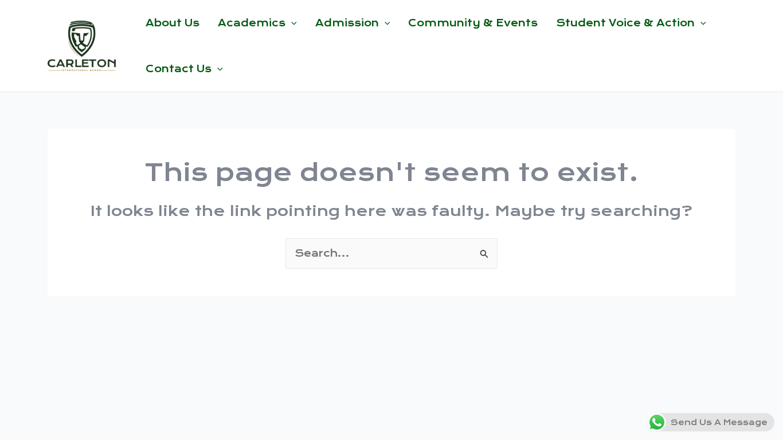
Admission (347, 23)
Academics (251, 23)
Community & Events (473, 23)
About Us (172, 23)
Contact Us (179, 68)
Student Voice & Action (625, 23)
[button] (291, 23)
